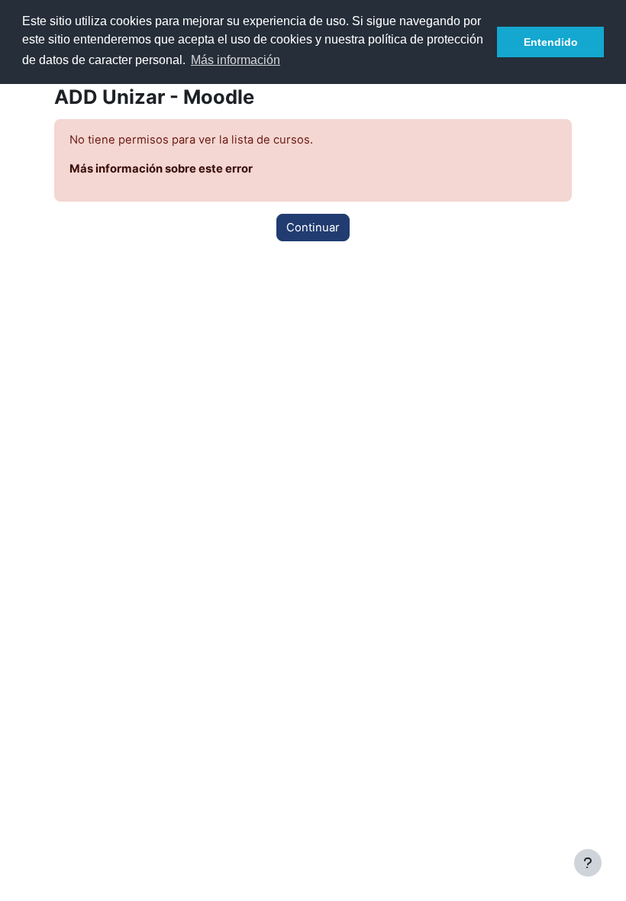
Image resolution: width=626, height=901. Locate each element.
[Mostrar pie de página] (588, 863)
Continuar (313, 227)
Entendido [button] (551, 42)
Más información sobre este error (161, 169)
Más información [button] (235, 59)
